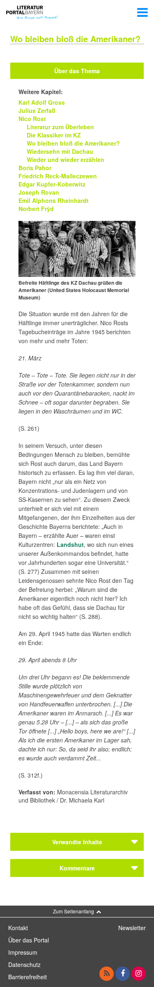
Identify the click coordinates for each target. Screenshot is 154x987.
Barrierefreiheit (27, 977)
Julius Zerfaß (36, 110)
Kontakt (18, 928)
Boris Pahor (34, 168)
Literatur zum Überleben (60, 127)
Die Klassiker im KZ (54, 135)
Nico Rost (32, 119)
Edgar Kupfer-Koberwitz (51, 184)
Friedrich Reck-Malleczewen (57, 176)
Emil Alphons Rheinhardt (53, 200)
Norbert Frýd (36, 209)
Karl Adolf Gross (41, 102)
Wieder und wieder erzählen (65, 159)
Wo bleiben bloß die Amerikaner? (73, 143)
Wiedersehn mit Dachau (60, 151)
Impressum (22, 952)
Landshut (70, 544)
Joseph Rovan (38, 192)
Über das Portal (28, 940)
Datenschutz (24, 964)
